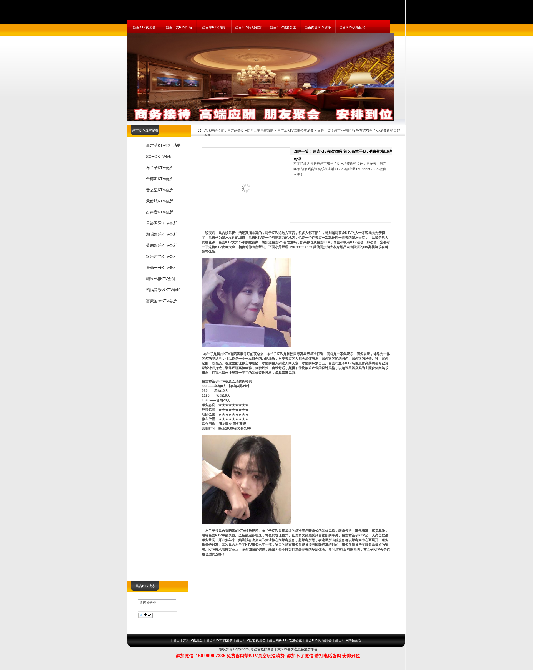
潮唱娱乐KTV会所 (161, 234)
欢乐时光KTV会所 (161, 256)
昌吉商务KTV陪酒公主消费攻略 (250, 130)
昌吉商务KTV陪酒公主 (285, 640)
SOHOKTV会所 (159, 156)
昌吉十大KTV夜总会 (188, 640)
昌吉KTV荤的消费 (219, 640)
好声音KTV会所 (159, 212)
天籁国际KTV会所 (161, 223)
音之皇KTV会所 (159, 190)
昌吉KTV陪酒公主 (283, 27)
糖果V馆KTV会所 (160, 278)
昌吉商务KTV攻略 (318, 27)
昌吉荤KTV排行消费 (163, 145)
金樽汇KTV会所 (159, 179)
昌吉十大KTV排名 (179, 27)
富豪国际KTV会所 (161, 301)
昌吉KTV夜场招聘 (352, 27)
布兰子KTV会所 (159, 167)
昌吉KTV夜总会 (144, 27)
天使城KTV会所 (159, 201)
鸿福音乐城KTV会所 (163, 290)
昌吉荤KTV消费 (213, 27)
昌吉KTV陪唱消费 (248, 27)
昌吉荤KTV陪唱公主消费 (295, 130)
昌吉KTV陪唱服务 (318, 640)
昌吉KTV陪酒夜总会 (251, 640)
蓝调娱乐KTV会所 (161, 245)
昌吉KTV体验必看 (348, 640)
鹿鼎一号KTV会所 (161, 267)
